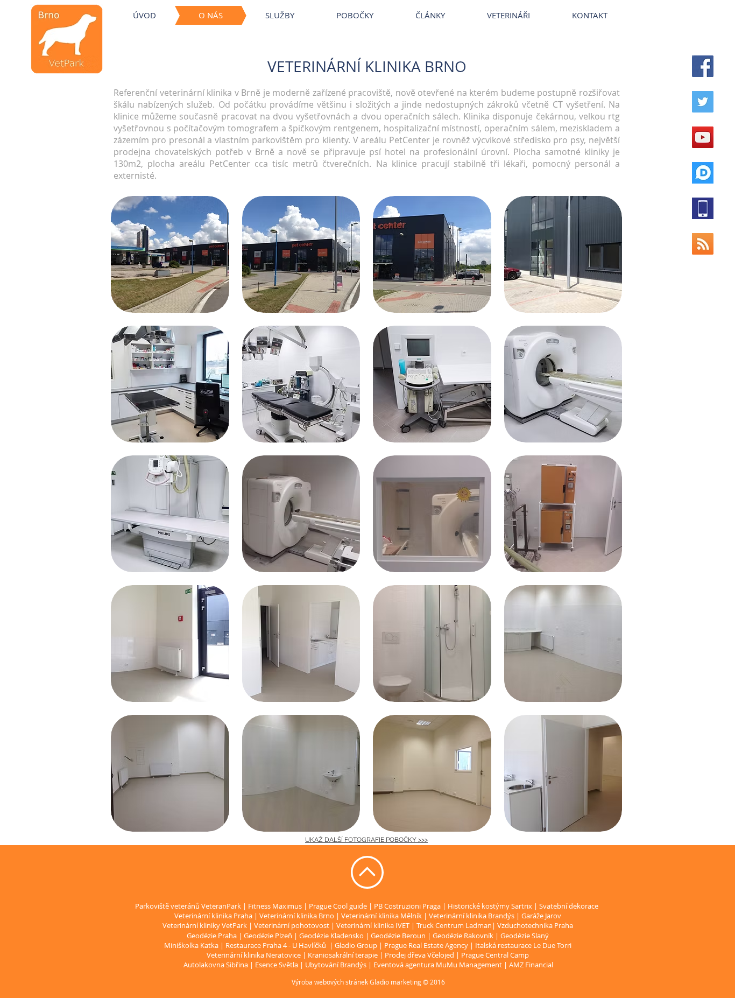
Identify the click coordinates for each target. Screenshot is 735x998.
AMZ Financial (531, 964)
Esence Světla (276, 964)
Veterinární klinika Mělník (381, 915)
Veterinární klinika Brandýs (471, 915)
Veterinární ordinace (387, 5)
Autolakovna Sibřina (215, 964)
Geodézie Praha (212, 935)
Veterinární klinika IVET (372, 925)
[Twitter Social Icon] (702, 102)
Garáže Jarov (541, 915)
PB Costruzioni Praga (407, 906)
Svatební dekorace (568, 906)
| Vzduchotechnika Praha (532, 925)
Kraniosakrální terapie (343, 955)
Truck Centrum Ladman (454, 925)
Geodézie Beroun (399, 935)
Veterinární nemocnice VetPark (532, 5)
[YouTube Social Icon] (702, 137)
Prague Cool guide (338, 906)
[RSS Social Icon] (702, 244)
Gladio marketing (395, 982)
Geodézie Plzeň (269, 935)
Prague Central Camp (495, 955)
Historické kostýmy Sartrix (490, 906)
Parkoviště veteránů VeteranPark (188, 906)
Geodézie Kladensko (332, 935)
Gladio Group (356, 945)
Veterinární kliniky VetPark (194, 5)
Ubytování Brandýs (335, 964)
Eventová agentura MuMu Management (437, 964)
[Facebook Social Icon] (702, 66)
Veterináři (451, 5)
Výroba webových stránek (330, 982)
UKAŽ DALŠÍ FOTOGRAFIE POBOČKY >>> (366, 840)
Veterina (265, 5)
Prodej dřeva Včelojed (419, 955)
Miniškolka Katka (192, 945)
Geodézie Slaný (524, 935)
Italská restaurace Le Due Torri (523, 945)
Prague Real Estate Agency (426, 945)
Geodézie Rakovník (464, 935)
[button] (170, 254)
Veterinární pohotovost (291, 925)
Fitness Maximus (275, 906)
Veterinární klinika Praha (213, 915)
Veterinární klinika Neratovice (254, 955)
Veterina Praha (315, 5)
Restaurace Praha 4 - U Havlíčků (275, 945)
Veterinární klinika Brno (296, 915)
